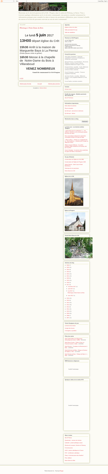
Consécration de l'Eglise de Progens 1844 (75, 162)
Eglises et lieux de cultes (71, 27)
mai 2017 (70, 291)
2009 (68, 313)
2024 (68, 269)
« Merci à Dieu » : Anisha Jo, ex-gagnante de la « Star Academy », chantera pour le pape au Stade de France (76, 141)
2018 (68, 282)
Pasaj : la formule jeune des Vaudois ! (74, 455)
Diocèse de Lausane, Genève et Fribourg (75, 445)
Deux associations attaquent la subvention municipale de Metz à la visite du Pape (75, 136)
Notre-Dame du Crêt (70, 170)
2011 (68, 309)
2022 (68, 273)
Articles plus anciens (54, 84)
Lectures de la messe (70, 325)
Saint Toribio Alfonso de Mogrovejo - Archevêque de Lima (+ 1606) (74, 339)
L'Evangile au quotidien (70, 330)
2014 (68, 302)
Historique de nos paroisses (72, 168)
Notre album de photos (70, 105)
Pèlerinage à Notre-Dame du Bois (31, 28)
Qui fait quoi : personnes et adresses (74, 110)
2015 (68, 300)
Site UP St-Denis (69, 97)
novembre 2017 (72, 286)
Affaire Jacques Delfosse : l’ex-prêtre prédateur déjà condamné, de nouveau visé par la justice (76, 146)
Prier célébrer (68, 458)
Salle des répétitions (70, 32)
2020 (68, 278)
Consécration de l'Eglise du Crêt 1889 (74, 159)
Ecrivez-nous (68, 89)
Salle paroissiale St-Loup (71, 29)
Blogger (61, 470)
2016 (68, 298)
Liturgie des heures (69, 328)
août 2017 (70, 288)
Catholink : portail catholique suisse (73, 442)
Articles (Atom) (43, 88)
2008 (68, 315)
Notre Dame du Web (70, 460)
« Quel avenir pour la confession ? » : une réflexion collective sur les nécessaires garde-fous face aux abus (76, 132)
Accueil (40, 84)
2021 (68, 276)
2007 (68, 317)
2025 (68, 267)
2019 (68, 280)
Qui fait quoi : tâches (70, 113)
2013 (68, 304)
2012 (68, 306)
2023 (68, 271)
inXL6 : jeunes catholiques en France (74, 450)
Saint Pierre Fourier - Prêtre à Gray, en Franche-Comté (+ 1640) (74, 343)
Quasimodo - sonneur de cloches (73, 440)
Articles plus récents (25, 84)
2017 (68, 284)
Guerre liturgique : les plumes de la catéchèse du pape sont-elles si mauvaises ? (76, 150)
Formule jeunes (69, 447)
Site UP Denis (68, 437)
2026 (68, 265)
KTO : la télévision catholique (72, 453)
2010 (68, 311)
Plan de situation (69, 108)
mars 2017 (71, 295)
